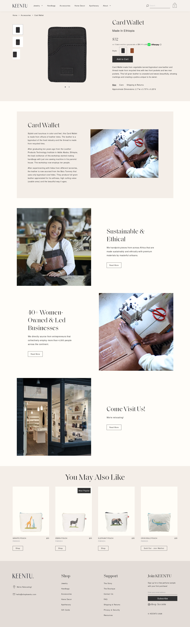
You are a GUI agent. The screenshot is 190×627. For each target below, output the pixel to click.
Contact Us (108, 594)
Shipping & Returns (135, 85)
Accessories (65, 5)
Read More (114, 265)
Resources (108, 615)
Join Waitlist (154, 548)
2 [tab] (69, 87)
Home (15, 15)
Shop (18, 548)
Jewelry (36, 5)
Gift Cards (65, 610)
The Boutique (109, 588)
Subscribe (162, 598)
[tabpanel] (67, 51)
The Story (108, 583)
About (105, 5)
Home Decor (80, 5)
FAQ (106, 599)
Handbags (51, 5)
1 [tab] (65, 87)
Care (121, 85)
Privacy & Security (112, 610)
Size (114, 85)
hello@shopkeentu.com (26, 594)
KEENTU (154, 613)
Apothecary (94, 5)
